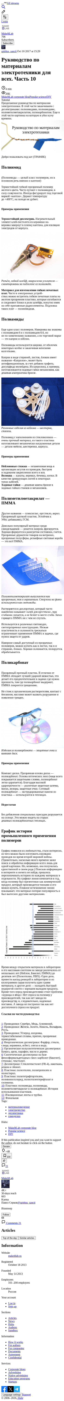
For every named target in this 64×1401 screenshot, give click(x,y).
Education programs (19, 1378)
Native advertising (18, 1375)
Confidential (15, 1357)
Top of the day (10, 1238)
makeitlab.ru (15, 1255)
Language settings (12, 1394)
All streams (13, 3)
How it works (15, 1342)
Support (26, 1394)
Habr (20, 1398)
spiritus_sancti (9, 51)
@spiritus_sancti (26, 1202)
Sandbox (13, 1330)
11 (2, 1094)
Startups (12, 1381)
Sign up (12, 1306)
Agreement (14, 1354)
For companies (16, 1348)
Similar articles (27, 1238)
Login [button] (4, 21)
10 (2, 1085)
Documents (14, 1351)
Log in (11, 1303)
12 (2, 1098)
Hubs (11, 1324)
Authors (12, 1327)
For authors (14, 1345)
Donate (6, 1146)
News (11, 1321)
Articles (12, 1318)
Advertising (14, 1372)
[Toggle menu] (2, 4)
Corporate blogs (16, 1369)
